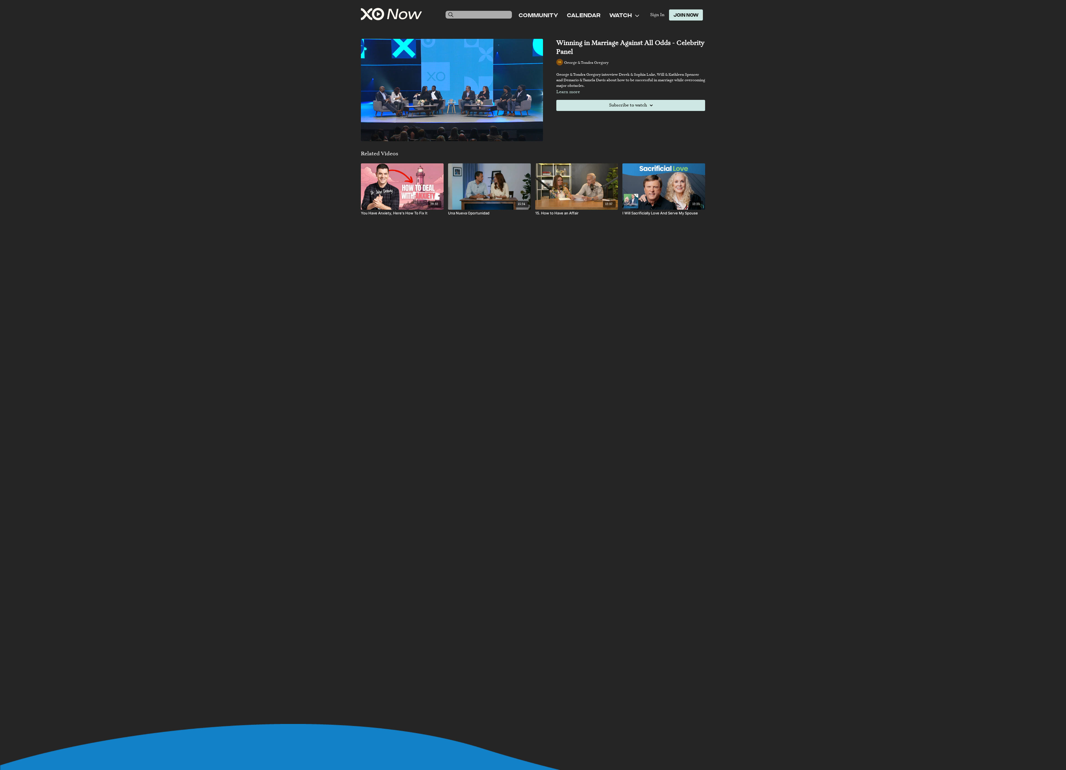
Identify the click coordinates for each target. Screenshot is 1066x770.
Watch (621, 15)
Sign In (657, 15)
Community (538, 15)
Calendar (583, 15)
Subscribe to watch (628, 105)
